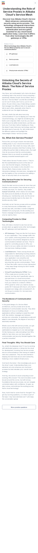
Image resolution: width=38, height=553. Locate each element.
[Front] (3, 3)
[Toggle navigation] (35, 3)
